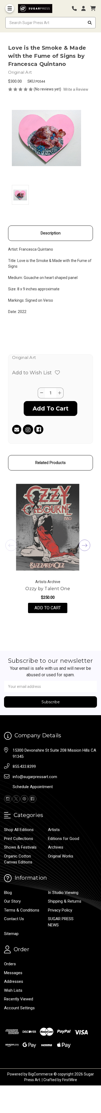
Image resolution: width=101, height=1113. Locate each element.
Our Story (12, 901)
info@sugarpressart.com (35, 776)
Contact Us (14, 918)
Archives (55, 847)
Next (84, 545)
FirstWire (69, 1080)
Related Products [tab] (50, 462)
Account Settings (19, 1008)
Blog (8, 892)
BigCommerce (40, 1074)
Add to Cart (50, 607)
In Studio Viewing (63, 892)
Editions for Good (63, 838)
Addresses (13, 981)
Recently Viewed (18, 999)
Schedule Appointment (33, 786)
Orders (10, 963)
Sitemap (11, 933)
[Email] (16, 429)
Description (51, 233)
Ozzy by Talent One (47, 588)
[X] (16, 799)
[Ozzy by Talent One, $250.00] (47, 527)
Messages (13, 972)
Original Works (60, 856)
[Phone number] (76, 8)
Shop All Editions (19, 829)
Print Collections (18, 838)
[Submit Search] (90, 22)
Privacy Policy (60, 910)
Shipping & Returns (64, 901)
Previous (11, 545)
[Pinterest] (24, 799)
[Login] (85, 8)
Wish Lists (13, 990)
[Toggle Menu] (9, 8)
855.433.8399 (24, 766)
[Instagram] (28, 430)
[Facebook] (38, 429)
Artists (54, 829)
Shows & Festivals (20, 847)
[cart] (93, 8)
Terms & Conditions (21, 910)
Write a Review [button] (75, 89)
